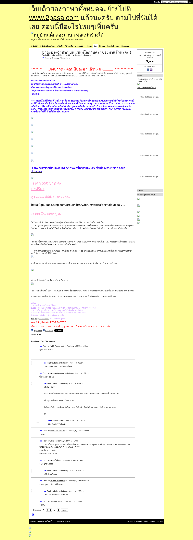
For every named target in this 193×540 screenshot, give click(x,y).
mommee (53, 501)
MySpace (38, 330)
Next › (64, 510)
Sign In (157, 2)
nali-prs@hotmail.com (40, 318)
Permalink (41, 346)
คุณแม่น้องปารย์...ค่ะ (57, 430)
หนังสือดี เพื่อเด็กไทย (57, 480)
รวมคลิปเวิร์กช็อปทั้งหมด (146, 87)
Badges (130, 521)
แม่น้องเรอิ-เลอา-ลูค (57, 373)
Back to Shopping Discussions (57, 58)
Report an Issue (141, 521)
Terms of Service (156, 521)
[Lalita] (35, 58)
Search (190, 2)
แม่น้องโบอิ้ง (54, 460)
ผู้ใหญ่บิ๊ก (49, 521)
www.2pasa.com (54, 17)
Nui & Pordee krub (57, 346)
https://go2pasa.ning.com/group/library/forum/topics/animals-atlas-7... (78, 204)
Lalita (53, 55)
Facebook (49, 330)
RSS (33, 514)
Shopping (87, 55)
